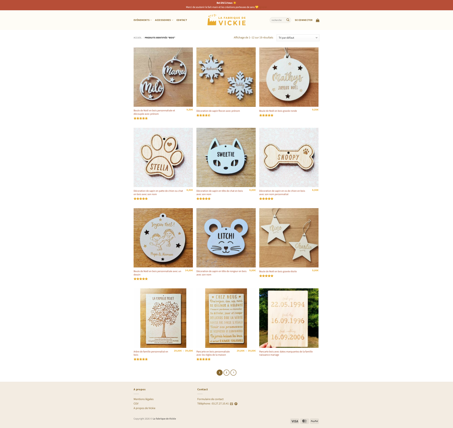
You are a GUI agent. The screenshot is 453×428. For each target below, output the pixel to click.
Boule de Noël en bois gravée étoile (278, 271)
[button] (303, 20)
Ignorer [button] (263, 7)
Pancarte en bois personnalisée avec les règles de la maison (213, 353)
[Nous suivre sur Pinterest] (235, 404)
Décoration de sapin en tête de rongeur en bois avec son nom (221, 273)
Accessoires (163, 20)
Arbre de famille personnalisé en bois (151, 353)
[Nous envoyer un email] (231, 404)
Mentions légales (144, 399)
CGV (136, 404)
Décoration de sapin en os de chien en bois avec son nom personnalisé (282, 192)
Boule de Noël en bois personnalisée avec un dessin (157, 273)
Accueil (138, 37)
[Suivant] (233, 373)
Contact (181, 20)
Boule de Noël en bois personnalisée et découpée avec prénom (154, 112)
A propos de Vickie (144, 408)
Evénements (142, 20)
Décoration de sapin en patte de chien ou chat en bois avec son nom (158, 192)
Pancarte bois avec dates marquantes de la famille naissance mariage (286, 353)
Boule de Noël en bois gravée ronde (278, 111)
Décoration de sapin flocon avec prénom (218, 111)
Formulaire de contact (210, 399)
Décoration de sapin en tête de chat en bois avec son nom (219, 192)
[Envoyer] (288, 20)
